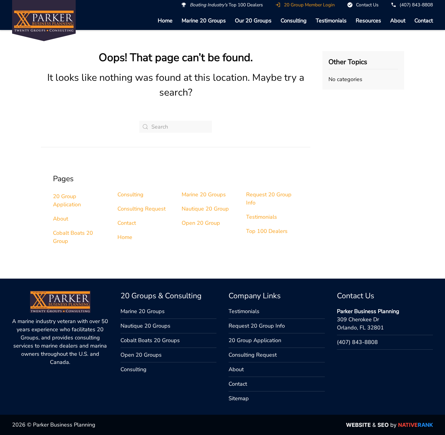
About (397, 20)
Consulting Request (141, 208)
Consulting (294, 20)
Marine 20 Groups (204, 20)
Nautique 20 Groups (145, 325)
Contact (423, 20)
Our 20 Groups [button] (253, 20)
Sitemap (239, 398)
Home (165, 20)
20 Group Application (255, 340)
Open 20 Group (201, 223)
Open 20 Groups (141, 354)
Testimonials (331, 20)
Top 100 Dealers (267, 231)
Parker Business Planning (368, 311)
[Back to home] (44, 21)
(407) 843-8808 (357, 342)
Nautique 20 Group (205, 208)
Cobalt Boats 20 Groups (150, 340)
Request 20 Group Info (257, 325)
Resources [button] (368, 20)
